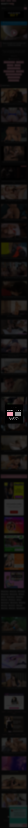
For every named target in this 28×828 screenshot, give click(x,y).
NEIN (17, 414)
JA (10, 414)
